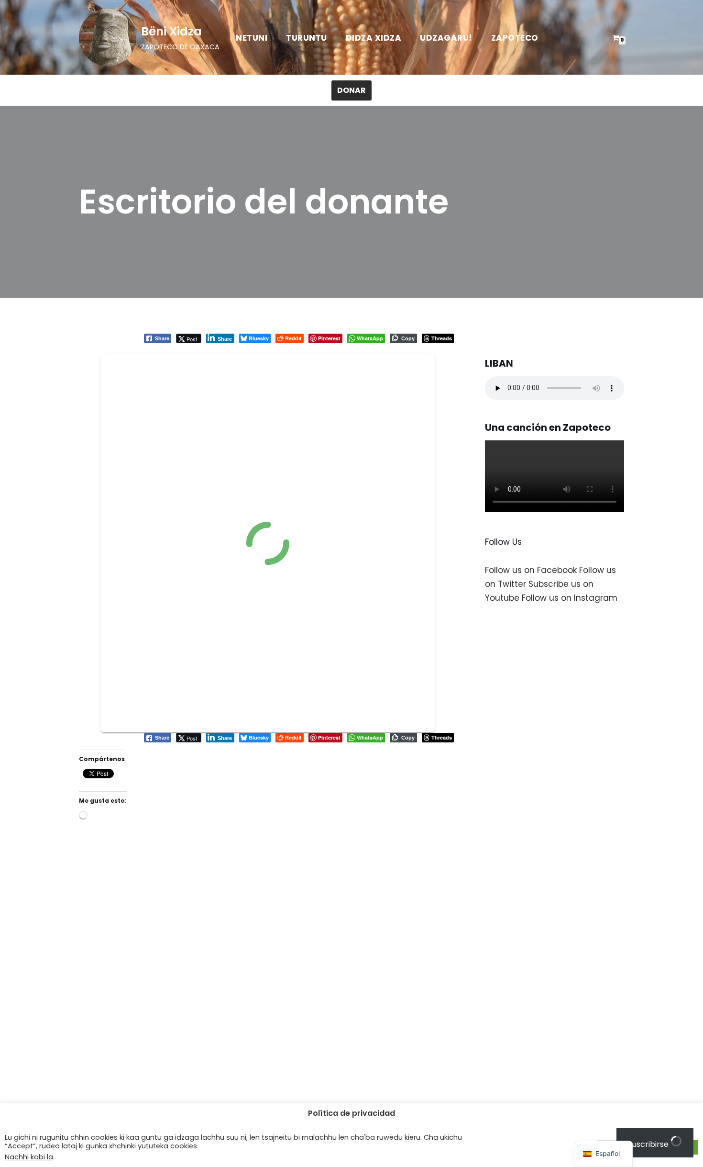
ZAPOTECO (514, 38)
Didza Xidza (374, 38)
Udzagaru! (446, 38)
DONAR (351, 90)
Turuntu (306, 38)
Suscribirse (649, 1144)
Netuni (251, 38)
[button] (603, 1154)
